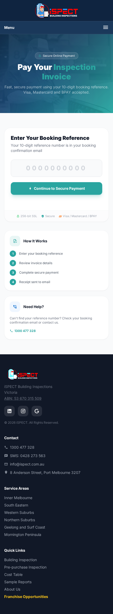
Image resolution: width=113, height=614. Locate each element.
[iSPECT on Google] (37, 411)
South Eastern (16, 505)
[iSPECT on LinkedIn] (9, 411)
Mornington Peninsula (22, 534)
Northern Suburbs (19, 520)
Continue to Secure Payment (59, 188)
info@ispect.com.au (27, 464)
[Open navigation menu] (105, 27)
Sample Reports (18, 582)
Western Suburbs (19, 512)
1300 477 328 (25, 331)
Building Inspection (20, 559)
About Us (12, 589)
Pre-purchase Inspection (25, 567)
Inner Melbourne (18, 497)
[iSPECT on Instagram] (23, 411)
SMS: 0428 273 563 (27, 455)
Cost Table (13, 574)
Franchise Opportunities (26, 596)
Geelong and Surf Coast (24, 527)
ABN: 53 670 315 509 (23, 398)
